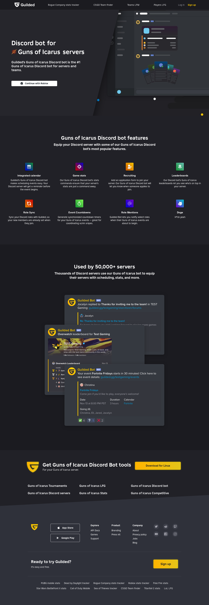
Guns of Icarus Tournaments (47, 486)
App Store (67, 527)
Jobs (135, 538)
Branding (116, 530)
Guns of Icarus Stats (93, 493)
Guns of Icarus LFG (92, 486)
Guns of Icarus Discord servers (49, 493)
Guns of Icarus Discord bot (149, 486)
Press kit (116, 534)
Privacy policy (139, 534)
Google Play (67, 537)
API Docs (95, 530)
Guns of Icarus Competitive (150, 493)
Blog (135, 542)
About (136, 530)
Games (94, 534)
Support (95, 538)
